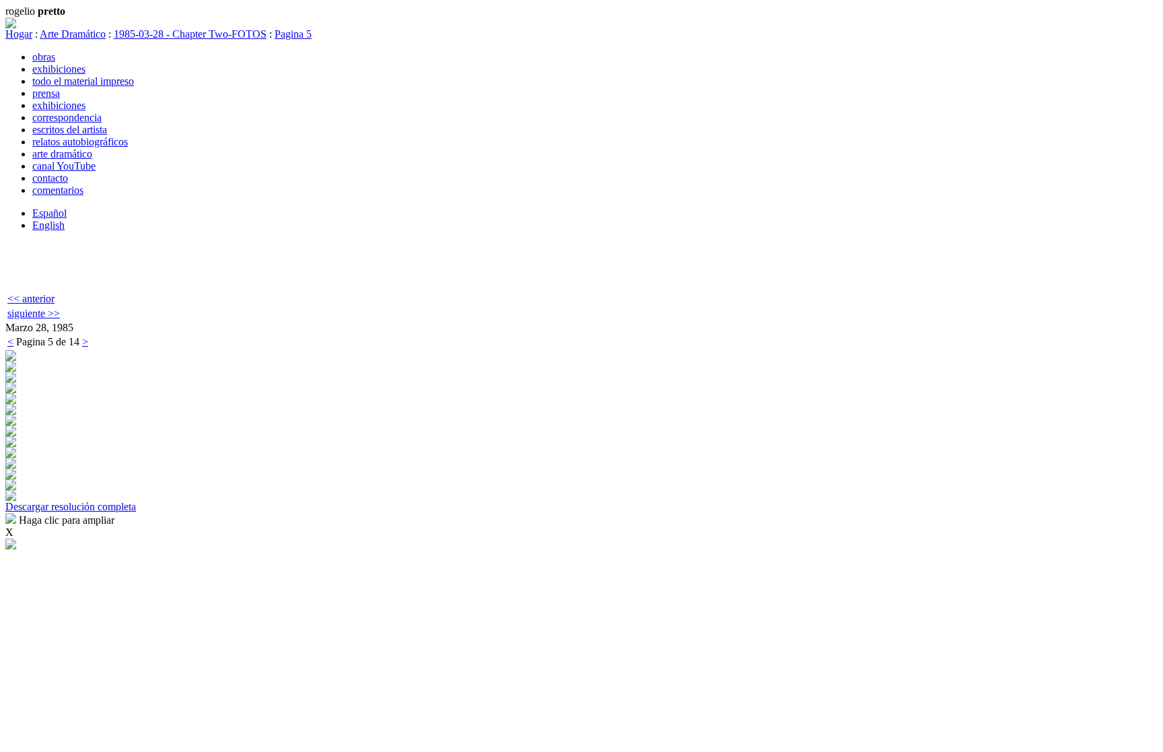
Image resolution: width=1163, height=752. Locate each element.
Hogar (18, 34)
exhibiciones (58, 69)
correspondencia (67, 117)
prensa (46, 93)
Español (49, 213)
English (48, 225)
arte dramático (62, 154)
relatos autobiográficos (80, 141)
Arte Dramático (73, 34)
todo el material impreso (83, 81)
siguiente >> (33, 313)
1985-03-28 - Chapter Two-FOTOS (190, 34)
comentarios (57, 190)
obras (43, 57)
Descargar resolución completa (70, 506)
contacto (50, 178)
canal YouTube (64, 166)
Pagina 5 (293, 34)
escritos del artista (69, 129)
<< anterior (31, 298)
